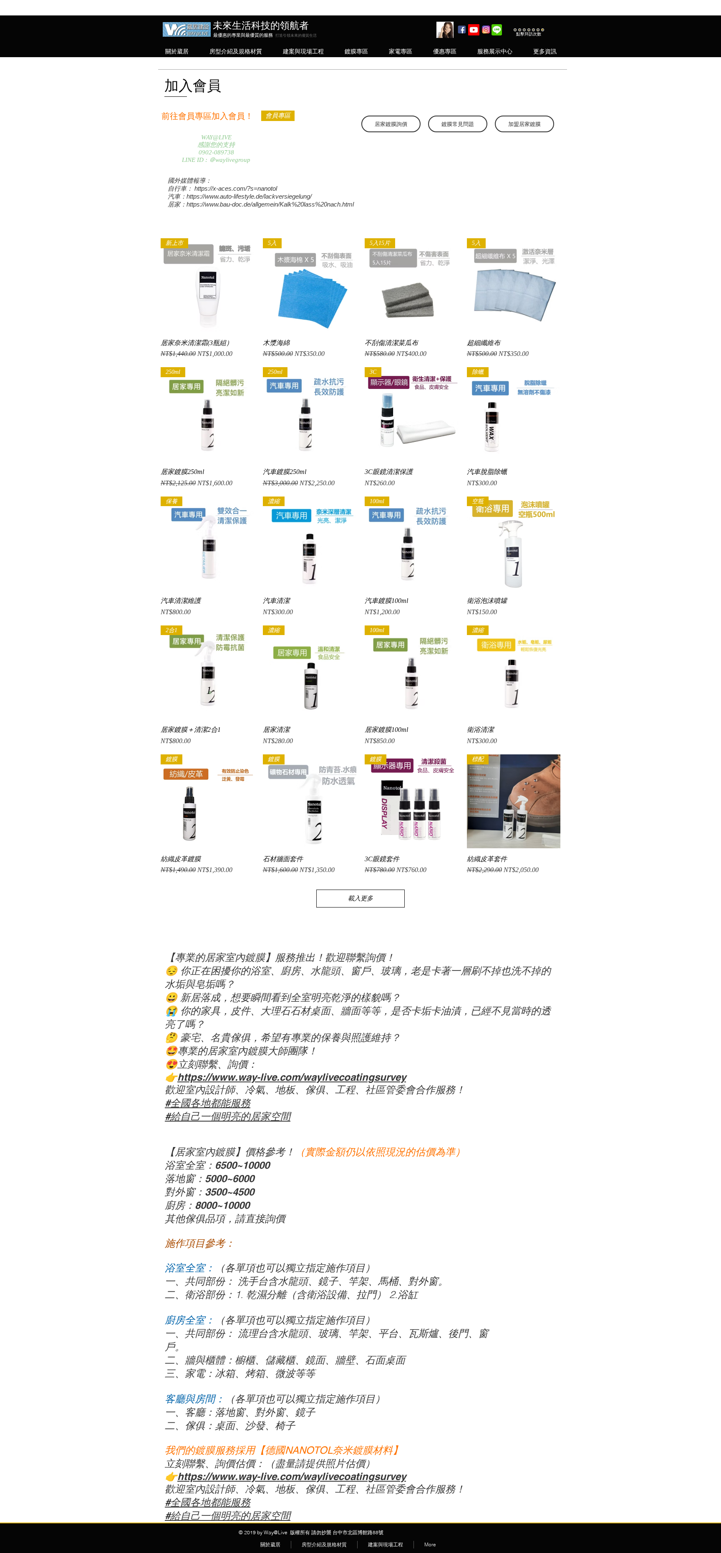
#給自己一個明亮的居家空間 (227, 1116)
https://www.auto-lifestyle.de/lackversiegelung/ (249, 196)
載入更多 (360, 898)
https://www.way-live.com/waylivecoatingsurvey (291, 1077)
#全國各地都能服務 (207, 1103)
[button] (177, 51)
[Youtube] (473, 29)
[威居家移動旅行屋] (461, 29)
